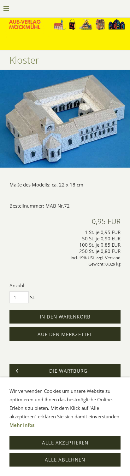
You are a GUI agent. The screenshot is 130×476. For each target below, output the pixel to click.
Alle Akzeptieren (65, 442)
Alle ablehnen (65, 459)
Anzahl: (17, 285)
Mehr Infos (21, 425)
